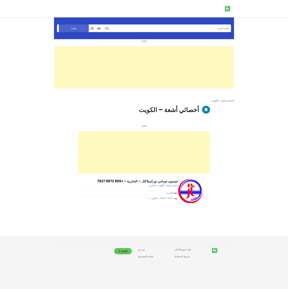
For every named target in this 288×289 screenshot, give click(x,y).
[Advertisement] (144, 67)
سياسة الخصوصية (145, 256)
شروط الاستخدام (182, 256)
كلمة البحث (107, 28)
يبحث (74, 28)
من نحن (141, 249)
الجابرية (169, 192)
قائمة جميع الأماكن (183, 249)
